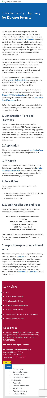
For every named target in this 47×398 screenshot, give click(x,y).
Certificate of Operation (27, 272)
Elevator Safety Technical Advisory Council (21, 314)
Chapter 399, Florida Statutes (13, 95)
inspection (21, 256)
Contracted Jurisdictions (14, 318)
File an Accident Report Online (16, 305)
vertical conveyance (26, 39)
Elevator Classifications (14, 310)
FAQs (7, 292)
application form (36, 150)
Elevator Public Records (14, 296)
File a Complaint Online (14, 301)
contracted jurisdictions (18, 80)
